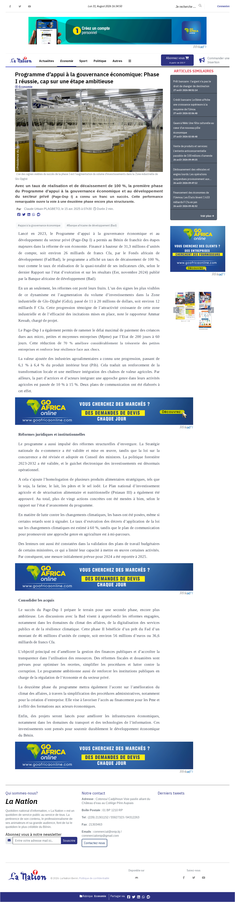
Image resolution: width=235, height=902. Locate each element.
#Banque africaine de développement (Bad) (92, 225)
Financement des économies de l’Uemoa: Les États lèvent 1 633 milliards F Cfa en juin (191, 197)
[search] (200, 5)
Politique (100, 61)
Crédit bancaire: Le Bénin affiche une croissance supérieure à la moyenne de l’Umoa (191, 104)
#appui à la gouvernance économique (39, 225)
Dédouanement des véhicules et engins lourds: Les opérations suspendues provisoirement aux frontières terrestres (191, 175)
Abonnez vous (175, 60)
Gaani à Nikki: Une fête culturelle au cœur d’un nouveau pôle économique (193, 127)
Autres (117, 61)
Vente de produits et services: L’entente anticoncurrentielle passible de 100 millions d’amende (192, 151)
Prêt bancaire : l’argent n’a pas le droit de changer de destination (192, 84)
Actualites (46, 61)
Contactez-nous (94, 843)
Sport (83, 61)
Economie (66, 61)
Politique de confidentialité (94, 878)
